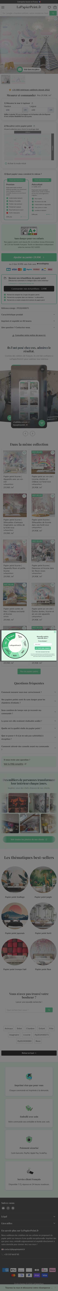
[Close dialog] (55, 632)
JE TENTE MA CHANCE (42, 648)
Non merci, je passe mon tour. (43, 651)
